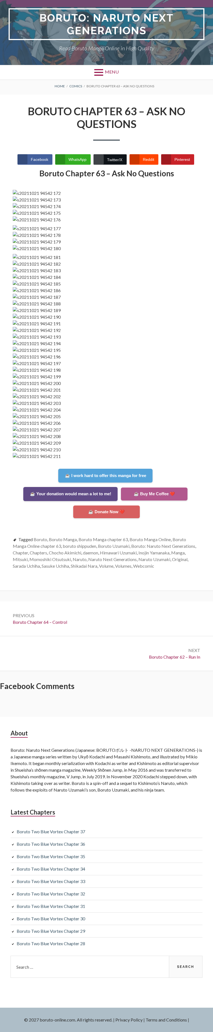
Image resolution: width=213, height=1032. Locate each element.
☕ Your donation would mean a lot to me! (70, 493)
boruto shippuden (79, 546)
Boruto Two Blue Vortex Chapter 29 (51, 931)
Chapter (20, 552)
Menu (112, 71)
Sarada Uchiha (26, 566)
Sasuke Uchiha (55, 566)
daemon (90, 552)
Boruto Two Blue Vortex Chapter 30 (51, 918)
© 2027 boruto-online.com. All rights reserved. (68, 1019)
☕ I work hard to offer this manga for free (105, 475)
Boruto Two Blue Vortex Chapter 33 (51, 881)
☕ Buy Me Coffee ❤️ (154, 493)
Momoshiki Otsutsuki (50, 559)
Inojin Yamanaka (153, 552)
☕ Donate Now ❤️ (106, 511)
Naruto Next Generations (112, 559)
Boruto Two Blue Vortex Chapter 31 (51, 906)
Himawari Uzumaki (118, 552)
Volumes (123, 566)
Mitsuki (20, 559)
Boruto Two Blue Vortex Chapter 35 (51, 856)
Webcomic (143, 566)
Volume (106, 566)
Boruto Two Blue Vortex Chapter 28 (51, 943)
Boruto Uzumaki (114, 546)
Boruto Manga (63, 539)
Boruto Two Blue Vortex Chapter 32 (51, 893)
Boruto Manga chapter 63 (103, 539)
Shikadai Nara (84, 566)
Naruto (80, 559)
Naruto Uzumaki (154, 559)
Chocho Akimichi (65, 552)
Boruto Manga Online (150, 539)
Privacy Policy (129, 1019)
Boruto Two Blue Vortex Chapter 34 (51, 868)
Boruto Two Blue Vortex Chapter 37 (51, 831)
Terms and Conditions (166, 1019)
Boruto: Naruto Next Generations (106, 24)
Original (179, 559)
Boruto (40, 539)
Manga (178, 552)
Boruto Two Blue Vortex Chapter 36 (51, 844)
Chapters (38, 552)
